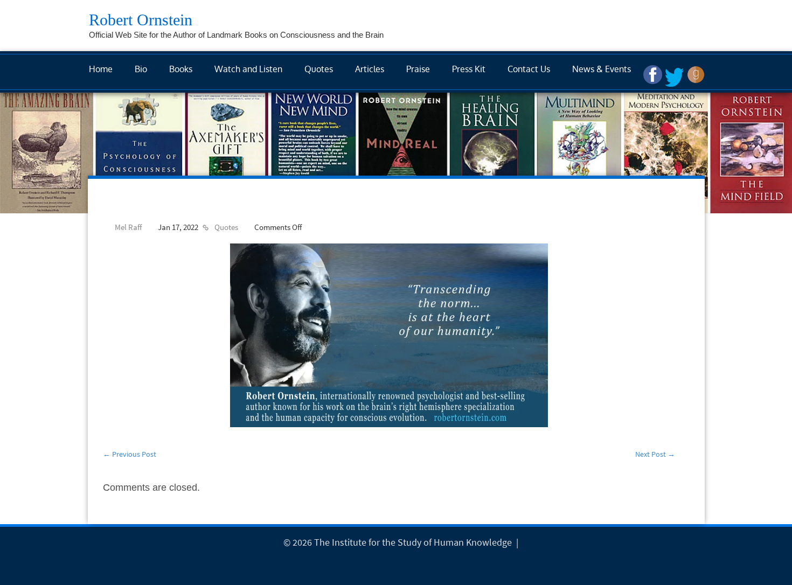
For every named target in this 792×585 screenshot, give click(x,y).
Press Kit (468, 69)
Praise (418, 69)
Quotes (318, 69)
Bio (141, 69)
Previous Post (129, 454)
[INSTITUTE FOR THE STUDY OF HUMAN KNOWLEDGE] (524, 542)
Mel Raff (128, 227)
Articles (369, 69)
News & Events (601, 69)
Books (180, 69)
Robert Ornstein (140, 20)
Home (101, 69)
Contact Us (529, 69)
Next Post (655, 454)
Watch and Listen (248, 69)
